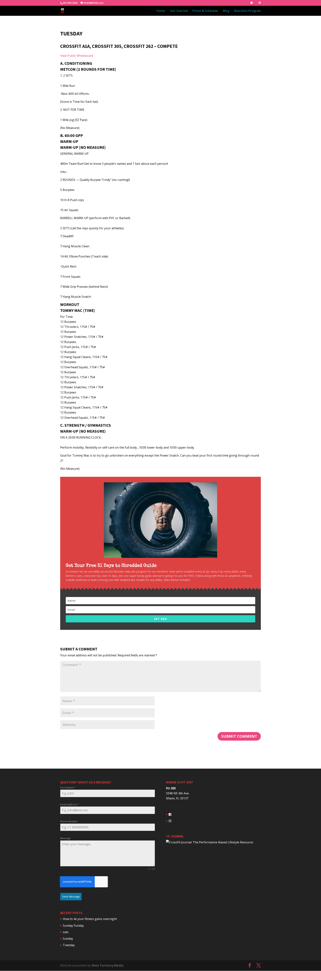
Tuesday (69, 945)
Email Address (69, 804)
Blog (226, 11)
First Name (67, 787)
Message (65, 838)
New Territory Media (107, 965)
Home (161, 11)
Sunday (68, 938)
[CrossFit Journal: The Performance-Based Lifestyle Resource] (209, 842)
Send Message (71, 896)
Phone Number (69, 821)
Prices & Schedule (205, 11)
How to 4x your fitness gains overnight (90, 919)
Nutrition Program (247, 11)
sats (66, 932)
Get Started (179, 11)
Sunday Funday (73, 926)
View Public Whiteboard (76, 56)
